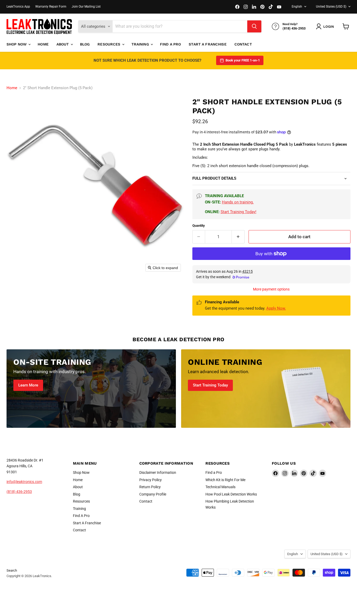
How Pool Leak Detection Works (231, 494)
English (297, 6)
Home (43, 44)
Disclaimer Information (157, 472)
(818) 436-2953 (19, 491)
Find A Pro (170, 44)
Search (12, 570)
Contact (243, 44)
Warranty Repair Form (50, 6)
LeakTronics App (18, 6)
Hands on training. (238, 202)
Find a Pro (213, 472)
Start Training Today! (238, 211)
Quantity (198, 225)
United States (331, 6)
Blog (85, 44)
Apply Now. (276, 308)
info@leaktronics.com (24, 482)
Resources (109, 44)
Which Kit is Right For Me (225, 480)
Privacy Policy (150, 480)
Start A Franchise (207, 44)
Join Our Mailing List (86, 6)
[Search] (254, 26)
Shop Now (17, 44)
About (63, 44)
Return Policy (150, 487)
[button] (326, 26)
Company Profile (152, 494)
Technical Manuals (220, 487)
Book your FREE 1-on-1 (243, 60)
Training (140, 44)
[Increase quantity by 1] (238, 236)
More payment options (271, 289)
